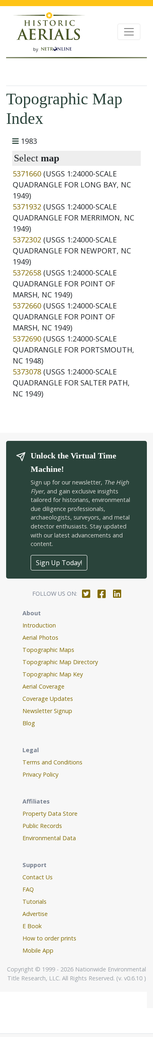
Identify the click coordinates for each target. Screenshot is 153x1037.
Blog (28, 723)
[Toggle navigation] (129, 32)
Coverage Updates (47, 698)
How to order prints (49, 938)
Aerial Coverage (43, 686)
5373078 (27, 371)
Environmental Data (49, 838)
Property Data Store (50, 813)
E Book (32, 926)
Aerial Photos (40, 637)
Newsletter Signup (47, 711)
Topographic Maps (48, 650)
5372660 (27, 305)
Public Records (42, 826)
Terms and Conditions (52, 762)
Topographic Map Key (52, 674)
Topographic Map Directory (60, 662)
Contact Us (37, 877)
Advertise (35, 914)
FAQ (28, 889)
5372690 (27, 338)
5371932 (27, 206)
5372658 (27, 272)
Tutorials (34, 901)
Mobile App (37, 950)
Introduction (39, 625)
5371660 (27, 173)
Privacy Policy (40, 774)
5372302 (27, 239)
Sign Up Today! (59, 562)
